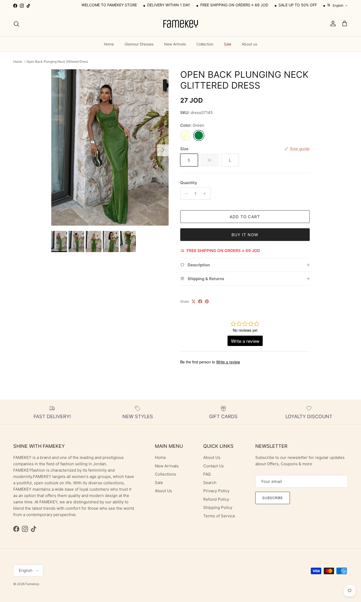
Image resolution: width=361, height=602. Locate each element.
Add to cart (245, 216)
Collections (165, 474)
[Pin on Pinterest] (207, 301)
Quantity (188, 182)
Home (109, 44)
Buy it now (245, 234)
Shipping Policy (217, 507)
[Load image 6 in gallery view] (109, 147)
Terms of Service (219, 515)
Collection (204, 44)
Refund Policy (216, 499)
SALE (268, 5)
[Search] (16, 24)
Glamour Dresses (139, 44)
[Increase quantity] (206, 193)
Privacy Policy (216, 490)
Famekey (32, 584)
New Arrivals (175, 44)
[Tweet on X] (194, 301)
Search (209, 482)
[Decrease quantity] (185, 193)
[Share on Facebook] (200, 301)
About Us (163, 490)
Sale (227, 44)
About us (249, 44)
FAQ (207, 474)
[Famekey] (180, 23)
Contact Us (213, 465)
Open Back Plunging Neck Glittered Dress (57, 61)
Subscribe (272, 498)
